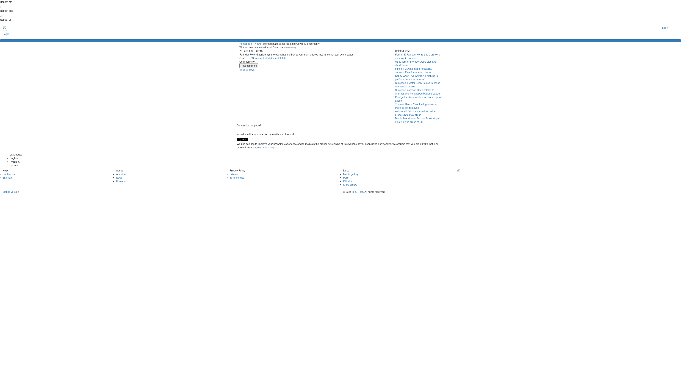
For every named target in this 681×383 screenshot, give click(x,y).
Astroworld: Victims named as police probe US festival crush (415, 112)
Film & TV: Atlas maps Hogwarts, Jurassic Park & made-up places (413, 70)
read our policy (265, 147)
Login (6, 34)
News (258, 43)
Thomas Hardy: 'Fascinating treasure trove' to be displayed (416, 105)
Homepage (245, 43)
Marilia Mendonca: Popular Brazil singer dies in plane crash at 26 (417, 120)
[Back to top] (340, 40)
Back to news (246, 69)
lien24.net (357, 191)
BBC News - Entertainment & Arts (267, 58)
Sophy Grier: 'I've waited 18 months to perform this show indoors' (416, 77)
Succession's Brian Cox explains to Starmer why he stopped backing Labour (418, 91)
